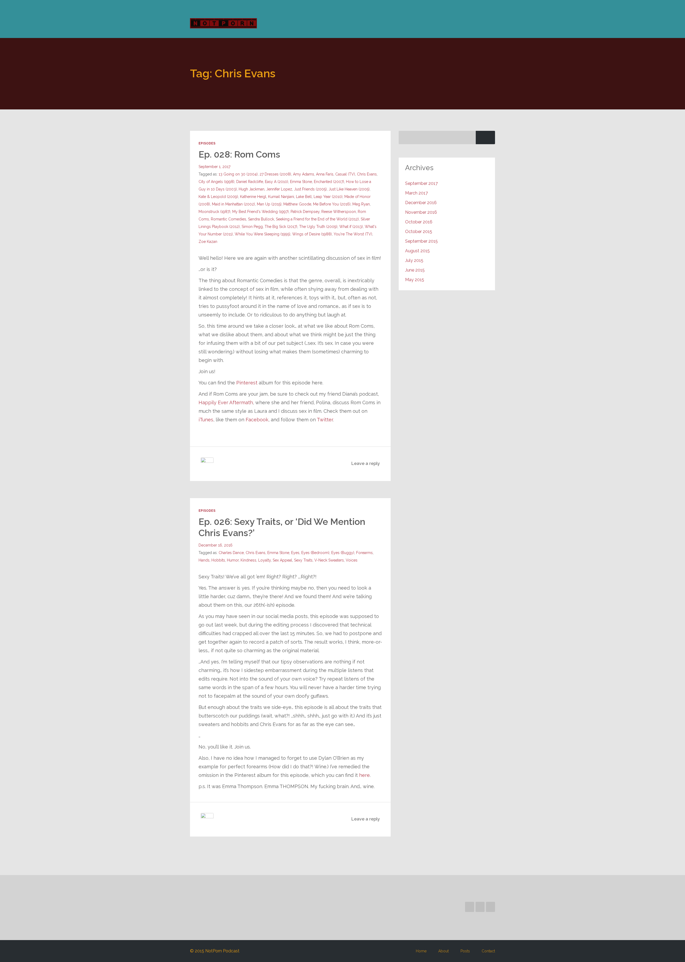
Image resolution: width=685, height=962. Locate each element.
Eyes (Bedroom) (315, 553)
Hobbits (218, 560)
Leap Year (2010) (328, 196)
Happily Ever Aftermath (226, 402)
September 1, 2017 (214, 167)
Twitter (325, 419)
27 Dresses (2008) (275, 174)
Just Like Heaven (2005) (349, 189)
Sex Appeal (282, 560)
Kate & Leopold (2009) (218, 196)
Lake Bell (304, 196)
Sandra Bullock (261, 219)
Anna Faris (324, 174)
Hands (204, 560)
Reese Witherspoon (338, 211)
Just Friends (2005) (310, 189)
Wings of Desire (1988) (312, 234)
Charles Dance (231, 553)
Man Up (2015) (269, 204)
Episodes (207, 143)
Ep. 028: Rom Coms (239, 154)
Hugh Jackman (251, 189)
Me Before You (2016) (332, 204)
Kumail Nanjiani (281, 196)
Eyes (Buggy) (342, 553)
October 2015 (418, 231)
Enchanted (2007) (329, 182)
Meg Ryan (361, 204)
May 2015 (414, 279)
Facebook (257, 419)
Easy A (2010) (276, 182)
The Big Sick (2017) (281, 226)
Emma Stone (301, 182)
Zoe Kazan (208, 241)
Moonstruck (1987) (214, 211)
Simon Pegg (252, 226)
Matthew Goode (297, 204)
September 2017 (421, 183)
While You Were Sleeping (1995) (262, 234)
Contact (488, 951)
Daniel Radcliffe (249, 182)
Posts (465, 951)
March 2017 (416, 193)
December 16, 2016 (216, 545)
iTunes (206, 419)
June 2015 (415, 270)
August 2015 (417, 250)
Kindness (248, 560)
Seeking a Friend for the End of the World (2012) (317, 219)
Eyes (295, 553)
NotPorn (225, 23)
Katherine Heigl (253, 196)
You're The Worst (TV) (353, 234)
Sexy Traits (303, 560)
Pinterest (246, 382)
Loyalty (264, 560)
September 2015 (421, 241)
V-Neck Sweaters (329, 560)
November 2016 (421, 212)
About (443, 951)
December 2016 (421, 202)
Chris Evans (367, 174)
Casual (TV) (345, 174)
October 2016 (418, 221)
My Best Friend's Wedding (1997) (260, 211)
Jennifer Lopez (279, 189)
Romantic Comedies (228, 219)
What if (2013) (351, 226)
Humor (233, 560)
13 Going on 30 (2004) (238, 174)
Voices (351, 560)
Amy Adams (303, 174)
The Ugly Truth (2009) (318, 226)
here (364, 775)
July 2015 (414, 260)
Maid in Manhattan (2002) (233, 204)
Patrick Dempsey (305, 211)
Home (421, 951)
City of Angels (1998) (216, 182)
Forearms (364, 553)
